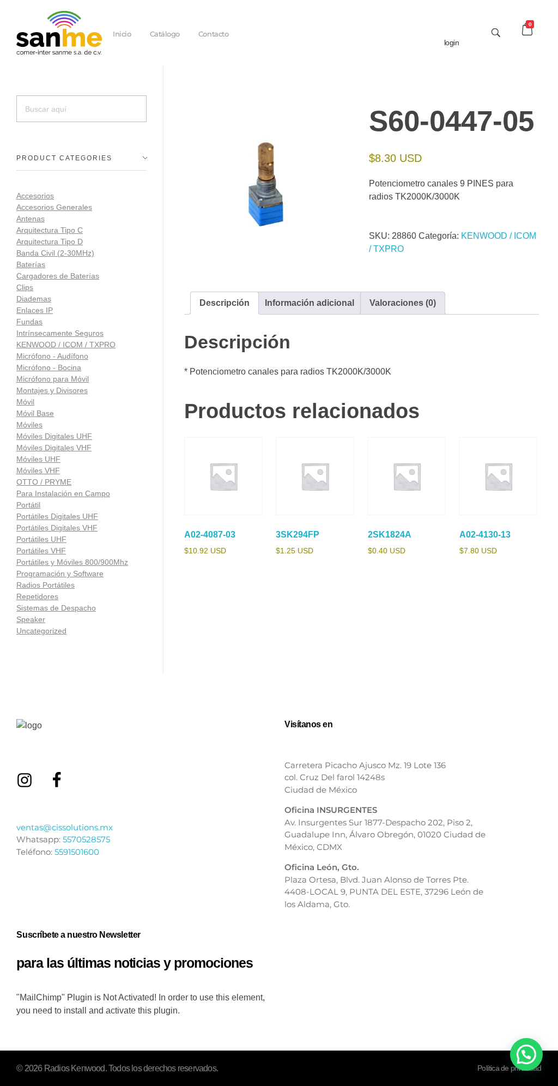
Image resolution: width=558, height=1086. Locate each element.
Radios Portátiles (45, 585)
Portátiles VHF (41, 550)
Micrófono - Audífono (52, 356)
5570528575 (86, 839)
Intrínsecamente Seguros (60, 333)
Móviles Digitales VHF (54, 447)
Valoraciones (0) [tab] (402, 302)
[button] (526, 1054)
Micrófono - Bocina (48, 367)
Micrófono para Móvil (52, 379)
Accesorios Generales (54, 207)
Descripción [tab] (224, 302)
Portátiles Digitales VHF (57, 527)
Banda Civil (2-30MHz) (55, 253)
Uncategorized (41, 630)
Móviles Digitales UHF (54, 436)
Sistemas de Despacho (56, 608)
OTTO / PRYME (43, 482)
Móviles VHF (38, 470)
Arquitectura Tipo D (49, 241)
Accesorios (35, 195)
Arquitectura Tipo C (49, 230)
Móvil (25, 401)
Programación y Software (60, 573)
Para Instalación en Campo (63, 493)
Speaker (30, 619)
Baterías (30, 264)
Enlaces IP (34, 310)
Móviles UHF (38, 459)
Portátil (28, 504)
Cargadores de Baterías (57, 276)
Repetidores (37, 596)
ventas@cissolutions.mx (64, 827)
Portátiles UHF (41, 539)
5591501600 (76, 852)
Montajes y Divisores (52, 390)
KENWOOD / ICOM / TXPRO (66, 344)
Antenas (30, 218)
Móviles (29, 424)
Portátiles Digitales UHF (57, 516)
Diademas (33, 298)
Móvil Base (35, 413)
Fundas (29, 321)
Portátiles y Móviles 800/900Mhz (72, 562)
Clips (24, 287)
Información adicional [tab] (309, 302)
